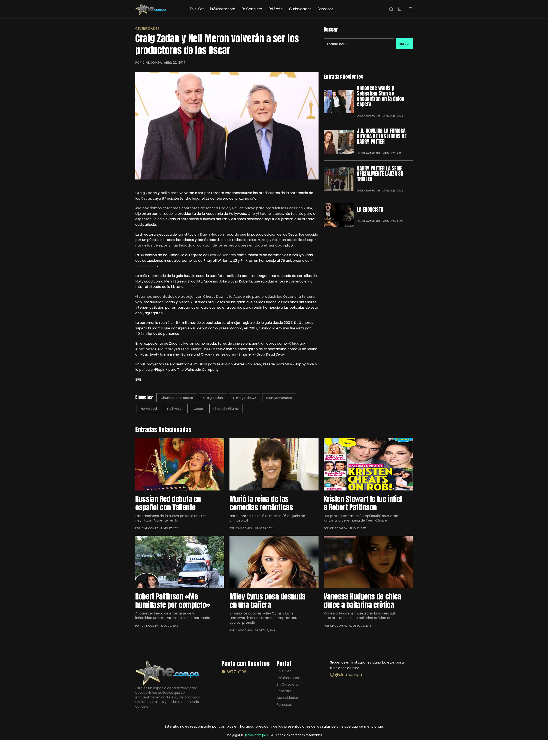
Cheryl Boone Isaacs (177, 397)
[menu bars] (410, 9)
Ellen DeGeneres (279, 397)
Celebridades (147, 28)
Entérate (275, 9)
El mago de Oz (244, 397)
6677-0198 (235, 671)
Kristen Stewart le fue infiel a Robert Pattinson (363, 503)
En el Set (197, 9)
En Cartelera (251, 9)
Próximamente (222, 9)
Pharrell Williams (226, 408)
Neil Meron (175, 408)
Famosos (325, 9)
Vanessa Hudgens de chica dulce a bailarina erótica (362, 600)
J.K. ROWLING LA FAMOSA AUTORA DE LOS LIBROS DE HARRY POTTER (381, 136)
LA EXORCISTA (370, 209)
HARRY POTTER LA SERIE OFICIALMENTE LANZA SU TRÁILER (380, 174)
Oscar (198, 408)
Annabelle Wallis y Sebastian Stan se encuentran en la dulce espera (380, 96)
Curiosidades (300, 9)
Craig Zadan (213, 397)
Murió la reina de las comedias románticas (261, 503)
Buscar (331, 29)
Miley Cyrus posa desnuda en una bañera (267, 600)
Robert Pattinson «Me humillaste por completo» (172, 600)
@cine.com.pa (348, 674)
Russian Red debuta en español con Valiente (168, 503)
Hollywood (149, 408)
